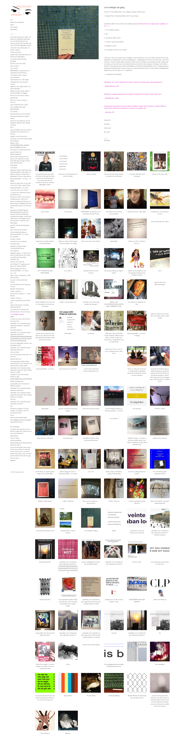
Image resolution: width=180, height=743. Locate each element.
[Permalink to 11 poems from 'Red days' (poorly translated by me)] (91, 356)
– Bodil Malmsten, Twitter (111, 98)
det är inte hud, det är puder (18, 230)
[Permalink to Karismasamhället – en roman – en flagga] (137, 320)
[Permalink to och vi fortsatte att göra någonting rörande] (160, 459)
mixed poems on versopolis (18, 241)
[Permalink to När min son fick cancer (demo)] (91, 228)
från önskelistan (15, 427)
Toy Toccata (14, 68)
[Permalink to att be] (68, 651)
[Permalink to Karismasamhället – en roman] (45, 356)
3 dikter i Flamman (15, 298)
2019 (11, 127)
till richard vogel (15, 244)
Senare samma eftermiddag (18, 417)
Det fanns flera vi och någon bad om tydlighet (151, 24)
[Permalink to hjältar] (114, 518)
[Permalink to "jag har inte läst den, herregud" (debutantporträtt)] (160, 488)
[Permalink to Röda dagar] (45, 396)
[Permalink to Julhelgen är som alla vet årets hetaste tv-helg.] (114, 587)
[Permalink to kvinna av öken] (137, 549)
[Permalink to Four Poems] (68, 258)
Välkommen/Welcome (16, 381)
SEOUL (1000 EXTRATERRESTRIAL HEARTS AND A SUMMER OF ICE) (19, 145)
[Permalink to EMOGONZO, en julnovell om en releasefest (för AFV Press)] (91, 199)
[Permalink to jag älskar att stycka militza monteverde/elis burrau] (91, 425)
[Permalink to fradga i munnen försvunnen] (68, 289)
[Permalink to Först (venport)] (45, 720)
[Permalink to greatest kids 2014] (45, 587)
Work (12, 34)
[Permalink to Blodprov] (68, 720)
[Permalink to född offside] (68, 320)
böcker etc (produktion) (17, 22)
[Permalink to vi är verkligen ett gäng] (91, 518)
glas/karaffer (14, 98)
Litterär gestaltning (15, 440)
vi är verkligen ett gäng (17, 314)
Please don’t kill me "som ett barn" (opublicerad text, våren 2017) (114, 351)
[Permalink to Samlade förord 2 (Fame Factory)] (91, 258)
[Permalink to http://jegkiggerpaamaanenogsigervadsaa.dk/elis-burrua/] (114, 651)
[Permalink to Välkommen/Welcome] (160, 587)
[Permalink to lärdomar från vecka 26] (160, 425)
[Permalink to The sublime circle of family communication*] (114, 199)
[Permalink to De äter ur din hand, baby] (160, 161)
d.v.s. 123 (13, 273)
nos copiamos (14, 251)
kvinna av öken (14, 352)
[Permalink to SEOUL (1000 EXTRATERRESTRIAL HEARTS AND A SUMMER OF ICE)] (114, 289)
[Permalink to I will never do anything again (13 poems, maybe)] (68, 161)
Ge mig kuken (14, 237)
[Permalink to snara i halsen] (45, 199)
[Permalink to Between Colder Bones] (45, 488)
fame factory (14, 27)
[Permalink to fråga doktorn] (68, 683)
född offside (13, 29)
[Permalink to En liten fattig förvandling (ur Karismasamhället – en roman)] (114, 396)
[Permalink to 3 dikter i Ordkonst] (68, 488)
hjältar (12, 316)
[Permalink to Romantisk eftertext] (45, 549)
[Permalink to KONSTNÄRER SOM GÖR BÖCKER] (137, 587)
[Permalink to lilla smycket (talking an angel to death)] (114, 258)
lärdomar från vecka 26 (17, 262)
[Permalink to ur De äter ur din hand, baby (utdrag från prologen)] (91, 289)
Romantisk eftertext (16, 330)
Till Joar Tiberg (14, 438)
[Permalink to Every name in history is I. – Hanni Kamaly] (91, 488)
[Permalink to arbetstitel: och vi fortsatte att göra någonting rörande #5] (114, 549)
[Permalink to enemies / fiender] (160, 396)
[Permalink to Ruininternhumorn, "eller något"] (137, 199)
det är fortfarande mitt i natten (19, 105)
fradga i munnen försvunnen (18, 136)
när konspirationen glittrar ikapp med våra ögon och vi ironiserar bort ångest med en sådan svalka (21, 363)
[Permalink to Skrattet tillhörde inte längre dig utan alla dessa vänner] (137, 683)
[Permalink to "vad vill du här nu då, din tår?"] (68, 356)
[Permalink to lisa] (160, 620)
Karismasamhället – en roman (19, 188)
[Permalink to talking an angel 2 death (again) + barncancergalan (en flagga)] (68, 228)
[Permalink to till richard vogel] (68, 425)
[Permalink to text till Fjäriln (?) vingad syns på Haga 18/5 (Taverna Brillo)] (45, 459)
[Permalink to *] (137, 651)
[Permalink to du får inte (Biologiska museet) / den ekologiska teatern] (91, 549)
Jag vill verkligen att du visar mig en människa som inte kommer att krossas (20, 132)
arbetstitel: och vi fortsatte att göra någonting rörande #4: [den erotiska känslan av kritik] (21, 370)
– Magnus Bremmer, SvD (111, 86)
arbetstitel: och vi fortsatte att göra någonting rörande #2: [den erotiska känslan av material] (21, 395)
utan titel (12, 399)
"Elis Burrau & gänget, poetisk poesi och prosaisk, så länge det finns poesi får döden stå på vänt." (133, 94)
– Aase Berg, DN (109, 112)
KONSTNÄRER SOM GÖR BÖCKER (21, 379)
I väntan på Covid (15, 52)
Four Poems (14, 111)
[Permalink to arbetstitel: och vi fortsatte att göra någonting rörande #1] (137, 620)
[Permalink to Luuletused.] (91, 320)
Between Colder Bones (17, 289)
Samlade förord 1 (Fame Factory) (20, 312)
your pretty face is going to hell (19, 309)
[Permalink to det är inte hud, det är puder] (91, 396)
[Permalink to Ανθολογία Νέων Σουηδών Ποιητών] (137, 228)
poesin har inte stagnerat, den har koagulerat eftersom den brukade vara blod (20, 123)
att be (12, 415)
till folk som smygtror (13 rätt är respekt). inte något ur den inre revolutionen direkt (19, 411)
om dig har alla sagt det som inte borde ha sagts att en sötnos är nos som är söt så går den (20, 431)
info (11, 20)
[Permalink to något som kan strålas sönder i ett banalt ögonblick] (45, 228)
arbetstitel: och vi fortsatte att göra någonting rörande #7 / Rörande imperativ (20, 325)
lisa (11, 406)
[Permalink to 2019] (160, 258)
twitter (12, 25)
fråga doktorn (14, 436)
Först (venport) (14, 458)
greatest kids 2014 (15, 359)
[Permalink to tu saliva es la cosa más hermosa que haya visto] (137, 518)
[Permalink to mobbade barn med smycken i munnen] (160, 199)
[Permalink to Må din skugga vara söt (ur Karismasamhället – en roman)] (68, 459)
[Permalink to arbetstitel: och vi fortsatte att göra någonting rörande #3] (68, 620)
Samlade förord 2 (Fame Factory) (20, 114)
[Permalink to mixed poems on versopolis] (45, 425)
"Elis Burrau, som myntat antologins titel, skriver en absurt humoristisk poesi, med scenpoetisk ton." (133, 82)
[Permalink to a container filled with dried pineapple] (137, 161)
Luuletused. (13, 168)
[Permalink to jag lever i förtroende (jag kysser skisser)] (68, 396)
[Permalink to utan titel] (114, 620)
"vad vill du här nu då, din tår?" (19, 190)
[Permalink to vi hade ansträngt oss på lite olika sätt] (137, 488)
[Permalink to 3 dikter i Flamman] (114, 488)
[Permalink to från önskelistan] (160, 651)
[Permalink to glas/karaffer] (114, 228)
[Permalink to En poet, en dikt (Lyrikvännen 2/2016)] (137, 459)
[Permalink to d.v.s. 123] (91, 459)
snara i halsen (14, 66)
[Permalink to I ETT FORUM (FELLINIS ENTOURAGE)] (45, 258)
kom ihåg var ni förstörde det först (20, 150)
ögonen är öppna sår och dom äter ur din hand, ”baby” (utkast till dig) (160, 316)
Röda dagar (13, 223)
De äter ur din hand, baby (18, 63)
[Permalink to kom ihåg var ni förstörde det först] (137, 289)
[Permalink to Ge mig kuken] (137, 396)
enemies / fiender (15, 239)
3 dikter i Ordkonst (15, 291)
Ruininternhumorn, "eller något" (19, 80)
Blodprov (13, 460)
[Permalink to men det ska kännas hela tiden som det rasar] (160, 549)
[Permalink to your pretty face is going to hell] (45, 518)
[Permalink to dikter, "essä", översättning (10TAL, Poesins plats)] (114, 459)
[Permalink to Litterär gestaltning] (114, 683)
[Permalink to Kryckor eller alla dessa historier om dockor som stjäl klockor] (114, 161)
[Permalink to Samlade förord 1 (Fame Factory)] (68, 518)
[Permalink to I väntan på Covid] (91, 161)
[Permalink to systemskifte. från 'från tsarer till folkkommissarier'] (45, 620)
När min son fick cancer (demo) (19, 95)
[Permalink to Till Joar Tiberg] (91, 683)
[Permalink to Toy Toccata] (68, 199)
